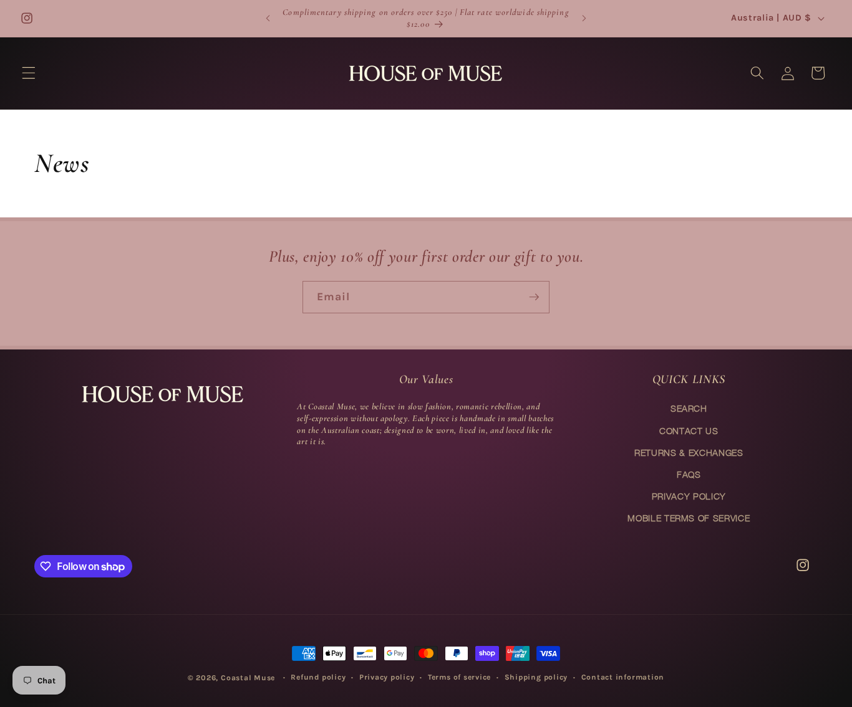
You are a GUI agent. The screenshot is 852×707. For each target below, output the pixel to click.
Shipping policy (536, 677)
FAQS (689, 474)
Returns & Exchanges (688, 452)
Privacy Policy (689, 496)
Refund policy (318, 677)
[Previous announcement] (267, 19)
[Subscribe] (534, 297)
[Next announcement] (584, 19)
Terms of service (459, 677)
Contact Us (689, 430)
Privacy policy (387, 677)
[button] (29, 73)
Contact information (623, 677)
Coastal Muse (248, 677)
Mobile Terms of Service (688, 518)
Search (688, 408)
